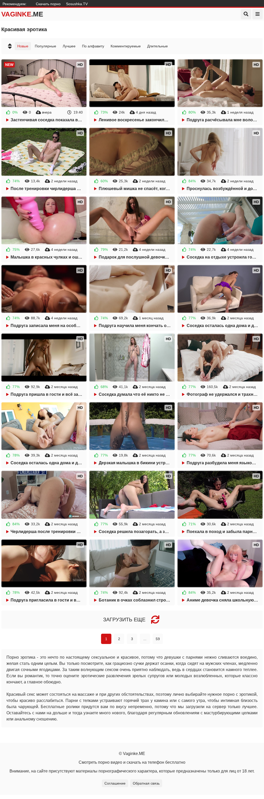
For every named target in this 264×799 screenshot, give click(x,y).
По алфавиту (93, 46)
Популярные (45, 46)
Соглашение (115, 783)
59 (158, 639)
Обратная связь (146, 783)
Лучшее (69, 46)
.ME (22, 14)
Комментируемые (126, 46)
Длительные (157, 46)
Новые (22, 46)
